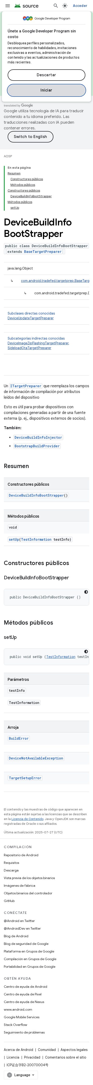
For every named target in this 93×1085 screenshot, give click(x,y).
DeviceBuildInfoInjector (38, 437)
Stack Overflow (15, 1025)
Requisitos (11, 863)
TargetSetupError (25, 778)
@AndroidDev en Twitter (22, 928)
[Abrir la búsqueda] (56, 6)
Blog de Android (16, 936)
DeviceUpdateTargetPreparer (31, 318)
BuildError (19, 738)
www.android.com (18, 1009)
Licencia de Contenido (27, 819)
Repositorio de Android (21, 855)
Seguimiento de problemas (24, 1032)
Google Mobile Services (21, 1017)
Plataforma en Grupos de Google (29, 951)
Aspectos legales (74, 1050)
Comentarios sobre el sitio (65, 1057)
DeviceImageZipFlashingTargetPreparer (38, 343)
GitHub (9, 901)
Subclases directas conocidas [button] (31, 315)
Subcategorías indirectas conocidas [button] (38, 343)
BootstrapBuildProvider (37, 446)
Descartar (46, 75)
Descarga (11, 870)
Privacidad (32, 1057)
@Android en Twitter (19, 921)
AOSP (8, 156)
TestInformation (36, 539)
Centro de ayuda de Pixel (22, 994)
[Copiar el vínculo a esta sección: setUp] (21, 638)
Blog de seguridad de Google (26, 944)
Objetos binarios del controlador (28, 893)
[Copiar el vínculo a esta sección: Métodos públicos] (58, 623)
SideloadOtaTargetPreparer (29, 348)
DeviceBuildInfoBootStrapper (36, 495)
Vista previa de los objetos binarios (29, 878)
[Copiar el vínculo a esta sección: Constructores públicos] (74, 563)
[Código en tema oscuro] (86, 592)
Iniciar (46, 90)
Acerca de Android (18, 1050)
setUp (14, 539)
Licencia (13, 1057)
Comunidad (47, 1050)
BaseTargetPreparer (43, 251)
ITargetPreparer (25, 386)
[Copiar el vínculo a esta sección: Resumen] (33, 466)
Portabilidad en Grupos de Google (29, 966)
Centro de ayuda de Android (25, 986)
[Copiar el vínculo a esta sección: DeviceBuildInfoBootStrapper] (73, 578)
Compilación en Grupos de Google (30, 959)
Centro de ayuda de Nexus (24, 1002)
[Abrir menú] (7, 5)
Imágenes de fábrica (19, 885)
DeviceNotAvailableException (36, 758)
